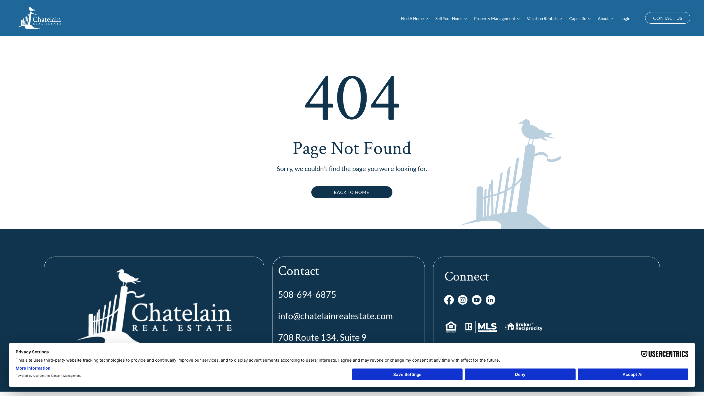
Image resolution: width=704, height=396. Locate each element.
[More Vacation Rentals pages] (560, 18)
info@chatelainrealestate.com (335, 315)
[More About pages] (611, 18)
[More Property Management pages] (518, 18)
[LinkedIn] (490, 300)
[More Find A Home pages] (426, 18)
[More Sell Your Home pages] (465, 18)
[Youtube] (477, 300)
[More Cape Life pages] (589, 18)
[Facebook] (449, 300)
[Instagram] (463, 300)
